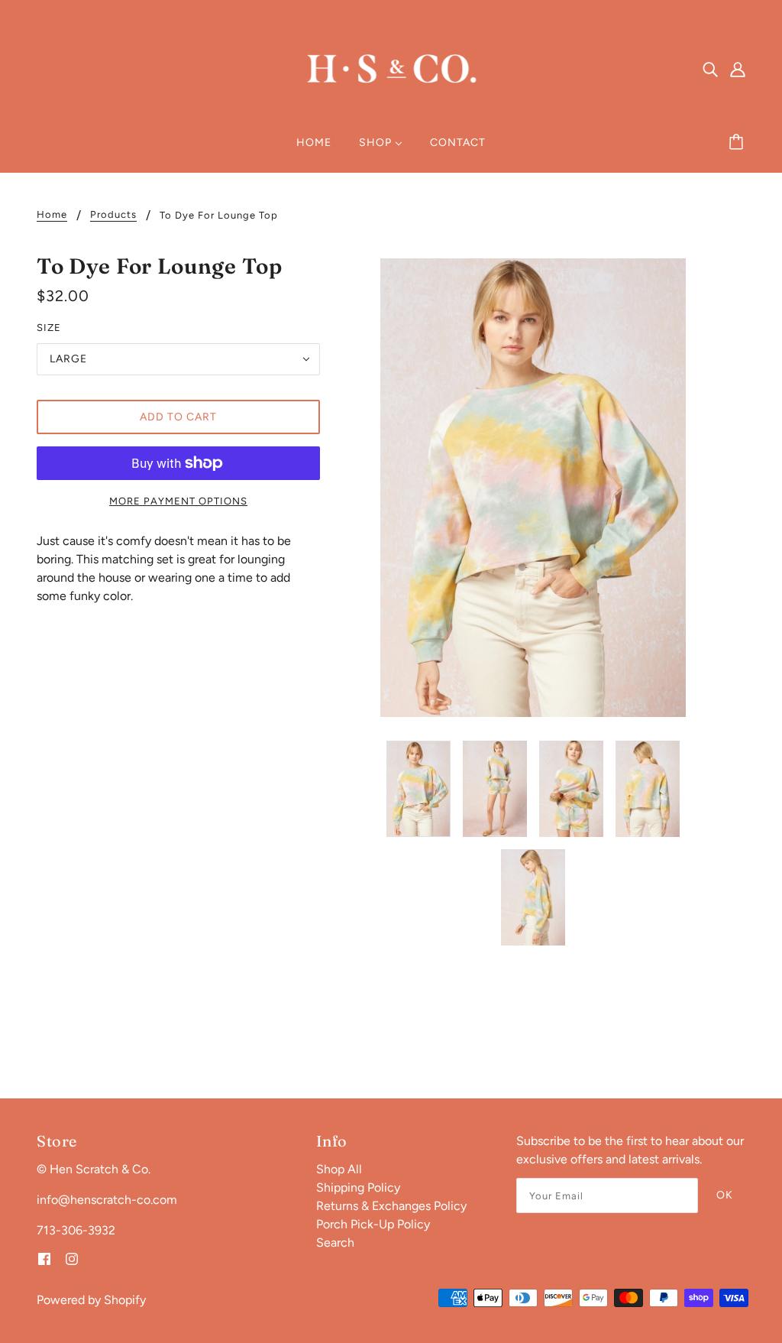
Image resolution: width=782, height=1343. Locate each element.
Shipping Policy (358, 1187)
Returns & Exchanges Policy (391, 1206)
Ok (724, 1195)
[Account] (737, 69)
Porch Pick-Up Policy (373, 1224)
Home (52, 214)
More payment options (178, 501)
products (113, 214)
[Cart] (738, 143)
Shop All (339, 1169)
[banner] (391, 67)
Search (335, 1242)
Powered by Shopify (91, 1300)
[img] (710, 69)
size (49, 327)
